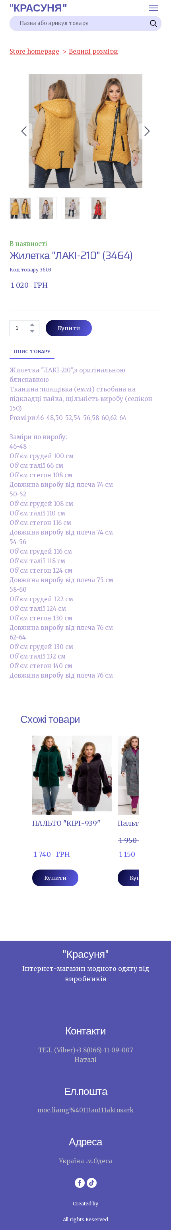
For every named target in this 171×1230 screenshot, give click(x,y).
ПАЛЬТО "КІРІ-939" (66, 823)
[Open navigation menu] (153, 8)
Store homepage (34, 51)
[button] (153, 23)
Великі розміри (93, 51)
